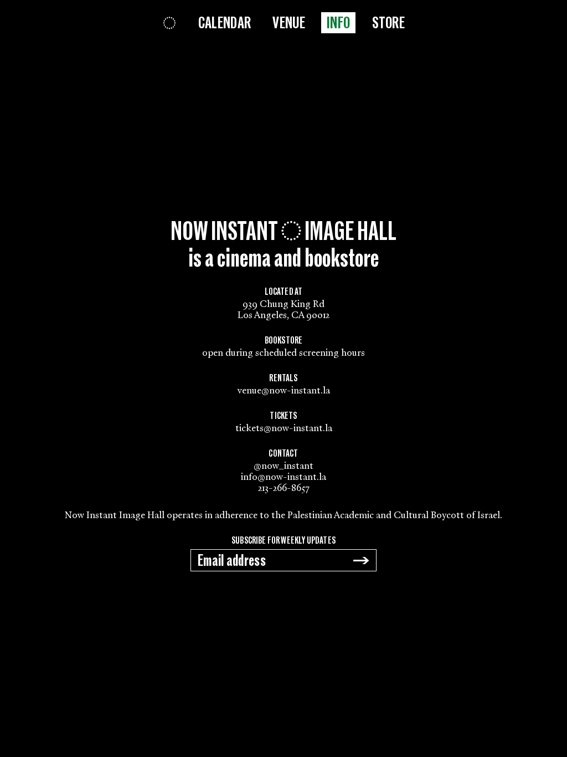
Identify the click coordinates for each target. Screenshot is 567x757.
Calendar (224, 23)
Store (388, 23)
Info (338, 23)
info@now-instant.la (283, 476)
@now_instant (283, 465)
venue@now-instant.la (284, 390)
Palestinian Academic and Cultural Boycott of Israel (393, 514)
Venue (288, 23)
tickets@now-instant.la (283, 427)
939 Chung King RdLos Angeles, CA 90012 (283, 309)
